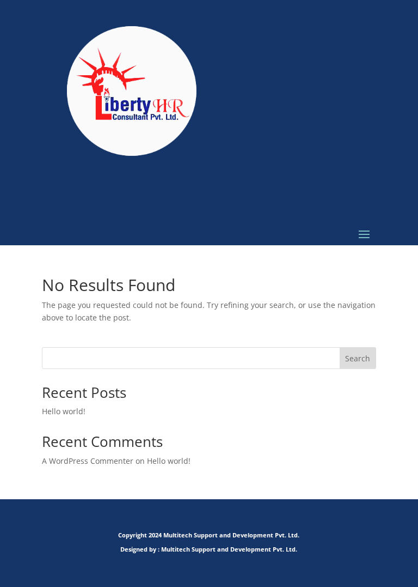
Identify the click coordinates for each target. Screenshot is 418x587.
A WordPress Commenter (87, 461)
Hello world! (63, 411)
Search (357, 358)
